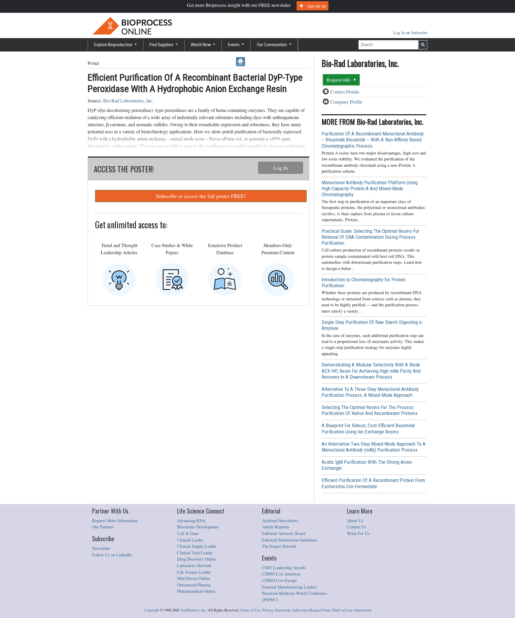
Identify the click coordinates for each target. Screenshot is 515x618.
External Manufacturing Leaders (289, 587)
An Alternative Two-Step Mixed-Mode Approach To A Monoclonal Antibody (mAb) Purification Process (374, 447)
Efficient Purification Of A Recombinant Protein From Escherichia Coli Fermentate (373, 483)
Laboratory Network (194, 565)
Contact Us (356, 527)
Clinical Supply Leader (196, 546)
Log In (399, 32)
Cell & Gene (187, 533)
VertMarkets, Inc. (193, 610)
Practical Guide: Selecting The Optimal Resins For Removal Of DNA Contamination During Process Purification (370, 237)
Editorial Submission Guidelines (289, 540)
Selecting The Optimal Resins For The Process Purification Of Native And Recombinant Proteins (370, 410)
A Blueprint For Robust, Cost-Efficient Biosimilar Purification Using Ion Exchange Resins (368, 428)
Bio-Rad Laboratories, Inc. (128, 100)
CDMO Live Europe (279, 580)
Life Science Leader (194, 572)
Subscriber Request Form (311, 610)
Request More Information (114, 520)
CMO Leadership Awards (284, 567)
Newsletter (101, 548)
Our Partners (103, 527)
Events (234, 44)
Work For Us (358, 533)
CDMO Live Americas (281, 574)
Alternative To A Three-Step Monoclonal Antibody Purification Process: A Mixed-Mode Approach (370, 392)
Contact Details (344, 91)
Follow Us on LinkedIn (112, 555)
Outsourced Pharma (193, 585)
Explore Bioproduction (113, 44)
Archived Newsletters (280, 520)
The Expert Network (279, 546)
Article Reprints (275, 527)
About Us (355, 520)
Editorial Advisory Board (283, 533)
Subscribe (419, 32)
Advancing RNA (191, 520)
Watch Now (201, 44)
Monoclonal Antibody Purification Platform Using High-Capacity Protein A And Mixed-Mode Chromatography (370, 188)
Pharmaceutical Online (196, 591)
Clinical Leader (190, 540)
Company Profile (346, 102)
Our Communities (272, 44)
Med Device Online (193, 578)
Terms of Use (250, 610)
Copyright (151, 610)
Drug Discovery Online (196, 559)
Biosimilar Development (197, 527)
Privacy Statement (276, 610)
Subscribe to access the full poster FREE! (201, 195)
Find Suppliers (162, 44)
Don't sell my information (351, 610)
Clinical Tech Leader (194, 552)
